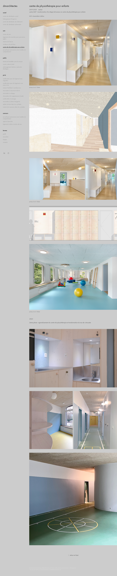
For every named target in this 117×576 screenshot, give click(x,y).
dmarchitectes (10, 6)
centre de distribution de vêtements (12, 22)
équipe (5, 139)
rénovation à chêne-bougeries (11, 101)
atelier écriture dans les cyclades (12, 104)
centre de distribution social (10, 16)
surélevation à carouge (9, 99)
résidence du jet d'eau (9, 44)
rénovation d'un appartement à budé (13, 96)
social (4, 13)
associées (5, 137)
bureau (5, 130)
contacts (5, 142)
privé (4, 75)
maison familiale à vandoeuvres (12, 88)
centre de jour (7, 34)
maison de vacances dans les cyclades (14, 107)
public (4, 58)
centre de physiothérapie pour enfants (13, 47)
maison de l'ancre (8, 41)
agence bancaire (8, 121)
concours (5, 113)
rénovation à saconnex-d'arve (11, 90)
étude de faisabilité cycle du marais (13, 61)
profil (4, 134)
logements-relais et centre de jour (12, 124)
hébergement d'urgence (10, 19)
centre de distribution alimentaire (12, 24)
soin (4, 31)
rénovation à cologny (9, 93)
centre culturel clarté (8, 64)
